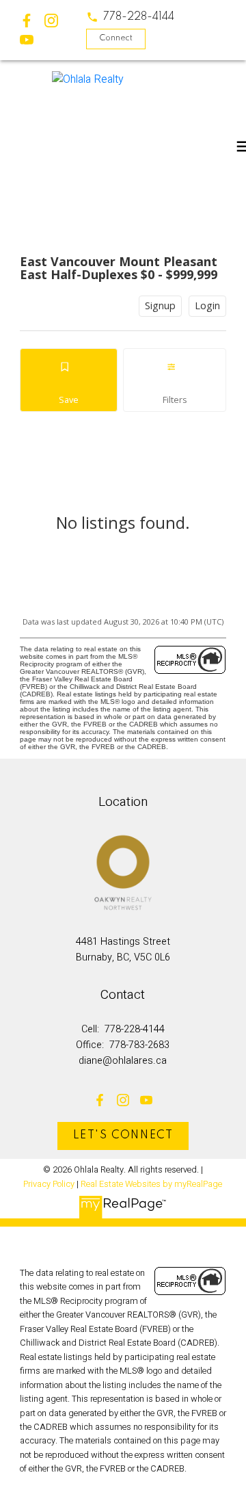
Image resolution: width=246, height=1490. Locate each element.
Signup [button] (160, 305)
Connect (116, 38)
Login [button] (207, 305)
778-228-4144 (138, 17)
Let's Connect (123, 1135)
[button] (130, 17)
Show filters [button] (174, 380)
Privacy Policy (48, 1184)
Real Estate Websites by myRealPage (151, 1184)
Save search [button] (69, 380)
